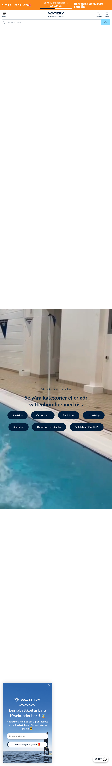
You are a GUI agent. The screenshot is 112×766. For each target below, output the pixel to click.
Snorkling (18, 426)
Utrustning (94, 415)
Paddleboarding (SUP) (87, 426)
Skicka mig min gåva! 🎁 (27, 744)
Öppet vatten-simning (49, 426)
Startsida (17, 415)
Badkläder (68, 415)
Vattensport (43, 415)
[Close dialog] (49, 685)
